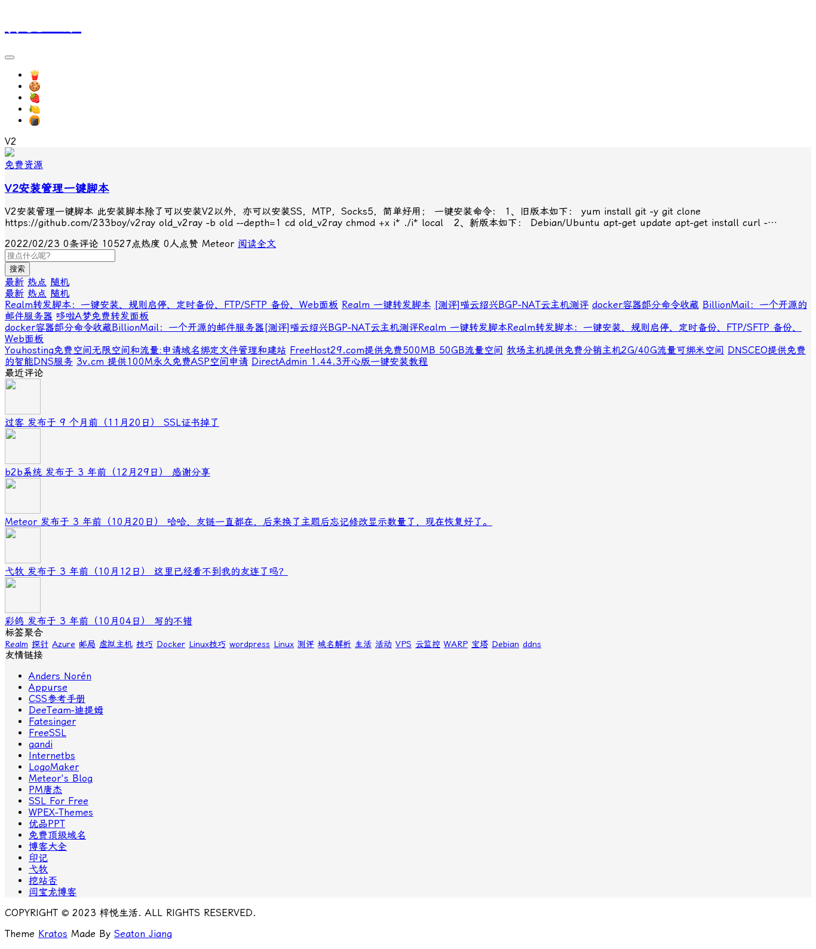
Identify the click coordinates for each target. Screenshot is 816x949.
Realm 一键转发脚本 (386, 304)
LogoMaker (54, 767)
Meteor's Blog (61, 778)
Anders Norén (60, 676)
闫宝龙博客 (52, 892)
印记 (38, 857)
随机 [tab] (59, 282)
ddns (532, 644)
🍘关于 (44, 120)
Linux (284, 644)
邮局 (87, 644)
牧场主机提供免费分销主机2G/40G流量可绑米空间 (615, 350)
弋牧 (38, 869)
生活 (363, 644)
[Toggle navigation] (9, 57)
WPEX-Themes (61, 812)
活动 (383, 644)
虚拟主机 (116, 644)
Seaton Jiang (143, 933)
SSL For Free (58, 801)
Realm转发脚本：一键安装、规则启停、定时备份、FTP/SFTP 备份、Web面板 (171, 304)
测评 (305, 644)
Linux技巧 (207, 644)
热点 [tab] (37, 282)
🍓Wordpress (59, 97)
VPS (403, 644)
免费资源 (24, 164)
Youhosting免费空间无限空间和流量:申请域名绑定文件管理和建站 (145, 350)
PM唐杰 (45, 789)
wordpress (249, 644)
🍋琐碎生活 (54, 109)
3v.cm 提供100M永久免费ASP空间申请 (162, 361)
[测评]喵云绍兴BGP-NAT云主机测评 (511, 304)
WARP (456, 644)
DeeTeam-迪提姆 (66, 710)
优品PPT (47, 823)
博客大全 (48, 846)
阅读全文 (257, 243)
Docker (171, 644)
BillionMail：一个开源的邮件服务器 (188, 327)
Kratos (53, 933)
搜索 (17, 268)
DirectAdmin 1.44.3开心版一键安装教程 (339, 361)
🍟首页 (44, 75)
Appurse (48, 687)
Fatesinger (52, 721)
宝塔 (479, 644)
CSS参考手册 (57, 698)
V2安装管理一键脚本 (57, 188)
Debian (505, 644)
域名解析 (334, 644)
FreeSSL (47, 733)
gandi (41, 744)
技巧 (144, 644)
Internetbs (52, 755)
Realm (16, 644)
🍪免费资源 (54, 86)
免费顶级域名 (57, 835)
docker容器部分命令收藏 (645, 304)
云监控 (427, 644)
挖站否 (43, 880)
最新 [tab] (14, 282)
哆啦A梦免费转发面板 (102, 316)
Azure (63, 644)
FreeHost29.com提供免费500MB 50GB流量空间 (396, 350)
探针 (40, 644)
